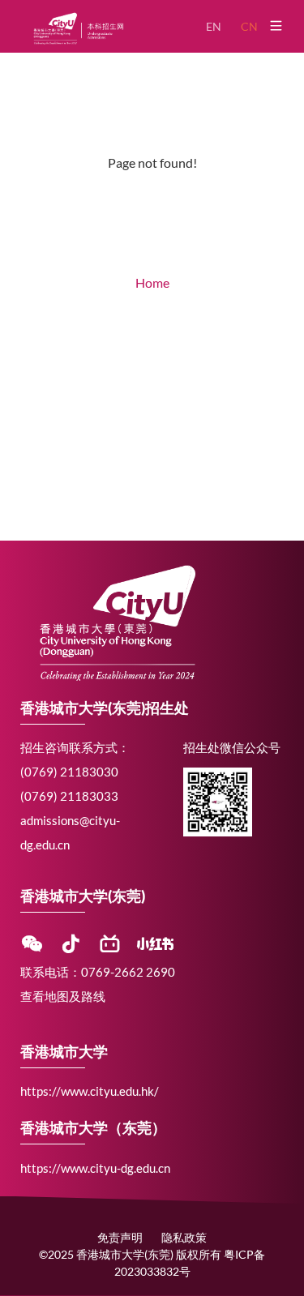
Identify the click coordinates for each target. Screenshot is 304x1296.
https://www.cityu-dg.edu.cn (95, 1168)
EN (213, 26)
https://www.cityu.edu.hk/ (89, 1091)
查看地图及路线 (62, 996)
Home (152, 282)
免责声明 (120, 1237)
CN (249, 26)
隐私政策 (184, 1237)
